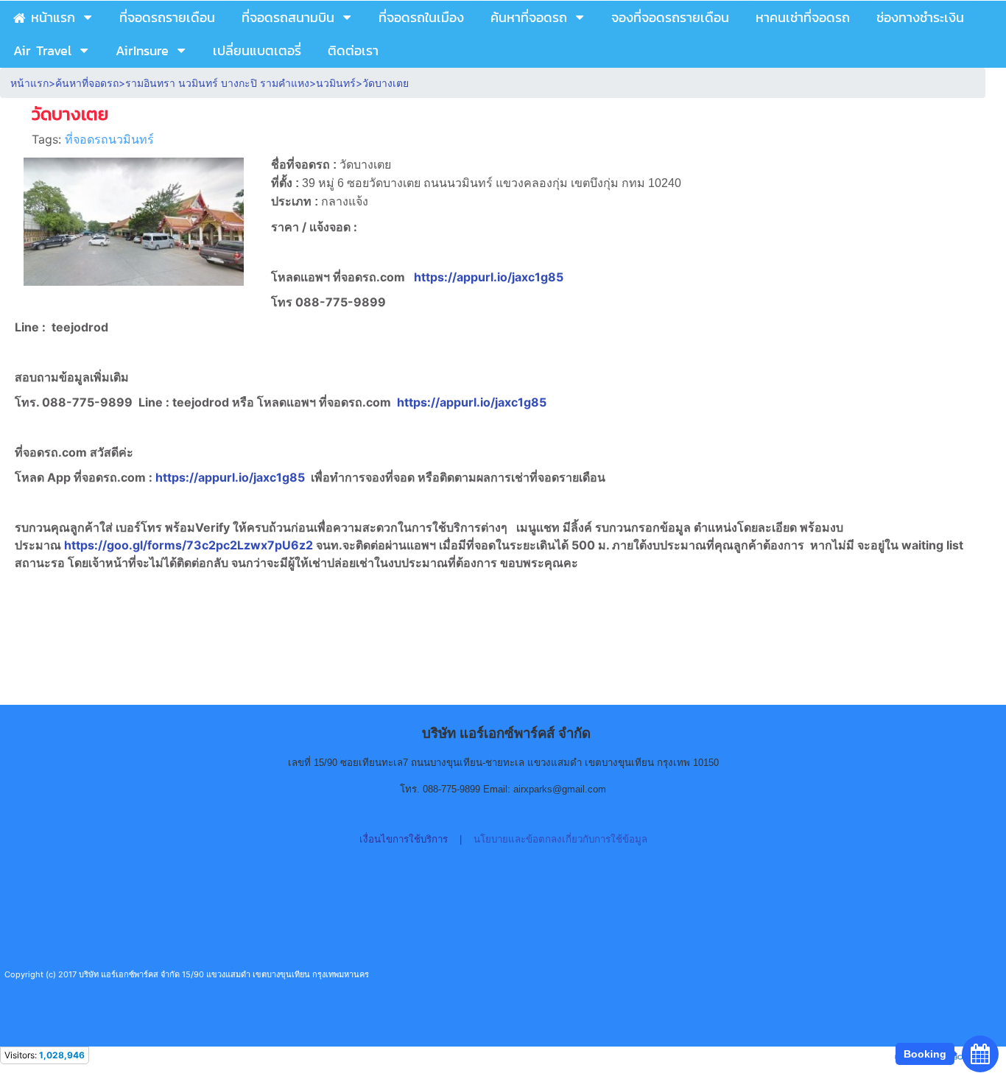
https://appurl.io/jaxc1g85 (488, 277)
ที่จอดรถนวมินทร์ (109, 139)
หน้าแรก (29, 83)
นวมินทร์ (336, 83)
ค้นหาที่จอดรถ (87, 83)
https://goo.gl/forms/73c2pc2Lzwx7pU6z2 (190, 545)
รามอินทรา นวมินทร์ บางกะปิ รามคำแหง (217, 83)
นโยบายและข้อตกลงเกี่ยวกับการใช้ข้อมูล (560, 839)
